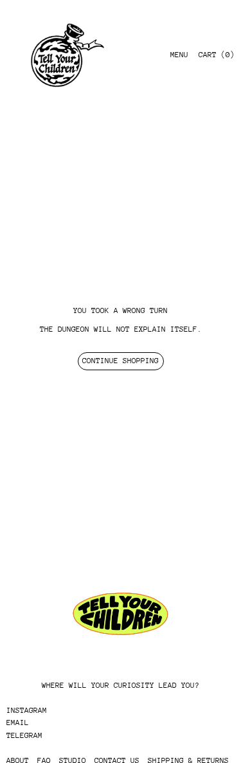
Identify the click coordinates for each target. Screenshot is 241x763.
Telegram (24, 735)
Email (17, 722)
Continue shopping (120, 360)
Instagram (26, 710)
